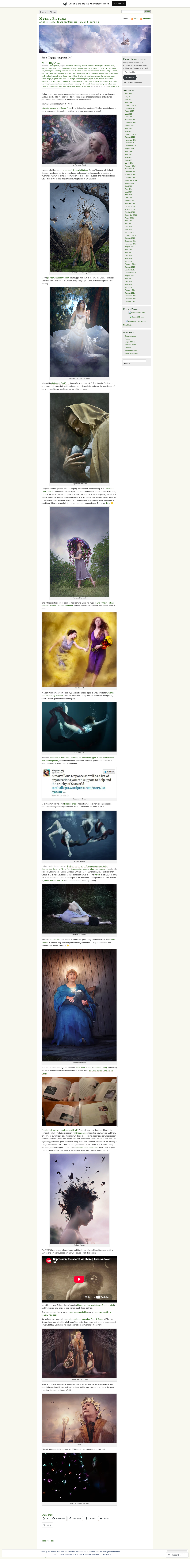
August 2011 (129, 276)
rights (49, 84)
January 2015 (130, 169)
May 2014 (128, 192)
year (88, 86)
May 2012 (128, 255)
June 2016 (128, 128)
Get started (119, 4)
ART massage (80, 1133)
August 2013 (129, 218)
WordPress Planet (131, 353)
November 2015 (130, 140)
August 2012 (129, 247)
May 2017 (128, 114)
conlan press (49, 71)
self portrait (86, 84)
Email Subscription (134, 59)
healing (48, 76)
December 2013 (130, 206)
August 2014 (129, 183)
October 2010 (130, 302)
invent (83, 76)
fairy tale (61, 73)
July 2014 (128, 186)
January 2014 (130, 203)
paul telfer (56, 81)
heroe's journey (57, 76)
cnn (43, 71)
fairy (55, 73)
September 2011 (131, 273)
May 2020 (128, 97)
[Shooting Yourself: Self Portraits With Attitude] (79, 1102)
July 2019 (128, 102)
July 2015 (128, 151)
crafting (58, 71)
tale (110, 84)
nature (101, 79)
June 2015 (128, 154)
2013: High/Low (51, 63)
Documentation (130, 336)
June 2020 (128, 94)
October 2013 (130, 212)
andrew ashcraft (88, 65)
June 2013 (128, 224)
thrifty (56, 86)
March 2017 (129, 117)
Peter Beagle (65, 81)
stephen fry (100, 84)
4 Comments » (113, 86)
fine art (88, 73)
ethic (43, 73)
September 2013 (131, 215)
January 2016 (130, 137)
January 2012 (130, 267)
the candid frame (48, 86)
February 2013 (130, 235)
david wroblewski (68, 71)
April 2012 (128, 258)
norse (111, 79)
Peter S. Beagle (76, 81)
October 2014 (130, 177)
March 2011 (129, 287)
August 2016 (129, 125)
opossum (45, 81)
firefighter (94, 73)
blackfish (45, 68)
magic (49, 79)
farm (66, 73)
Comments (146, 19)
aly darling (77, 65)
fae (47, 73)
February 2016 (130, 134)
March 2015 (129, 163)
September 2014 (131, 180)
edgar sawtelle (112, 71)
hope (65, 76)
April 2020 (128, 99)
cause (102, 68)
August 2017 (129, 111)
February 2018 (130, 105)
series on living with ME (53, 881)
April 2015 (128, 160)
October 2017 (130, 108)
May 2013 (128, 226)
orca (50, 81)
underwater (71, 86)
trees (64, 86)
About (53, 12)
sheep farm (54, 940)
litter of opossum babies (78, 1312)
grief (43, 76)
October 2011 (130, 270)
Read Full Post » (48, 1541)
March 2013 (129, 232)
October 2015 (130, 143)
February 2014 (130, 200)
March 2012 (129, 261)
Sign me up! (130, 77)
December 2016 (130, 122)
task (114, 84)
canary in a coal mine (91, 68)
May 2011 (128, 281)
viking (78, 86)
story (106, 84)
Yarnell (83, 86)
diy (89, 71)
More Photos (127, 325)
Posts (135, 19)
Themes (128, 348)
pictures (96, 81)
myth (91, 79)
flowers (101, 73)
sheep (93, 84)
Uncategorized (54, 65)
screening (77, 84)
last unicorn (105, 76)
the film (97, 875)
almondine (69, 65)
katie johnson (91, 76)
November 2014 (130, 174)
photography (87, 81)
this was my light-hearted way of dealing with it (95, 1305)
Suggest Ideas (130, 342)
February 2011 (130, 290)
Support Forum (130, 345)
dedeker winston (81, 71)
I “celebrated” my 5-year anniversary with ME (59, 1130)
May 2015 (128, 157)
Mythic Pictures (53, 18)
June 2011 (128, 278)
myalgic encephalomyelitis (79, 79)
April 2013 (128, 229)
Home (43, 12)
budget (80, 68)
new (106, 79)
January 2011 (130, 293)
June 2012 (128, 252)
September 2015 (131, 146)
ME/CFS (66, 79)
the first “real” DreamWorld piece (75, 170)
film (83, 73)
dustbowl (103, 71)
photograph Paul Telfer (60, 383)
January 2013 (130, 238)
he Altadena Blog (100, 1068)
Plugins (127, 339)
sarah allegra (68, 84)
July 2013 (128, 221)
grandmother (113, 73)
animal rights (98, 65)
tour (60, 86)
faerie (51, 73)
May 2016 (128, 131)
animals (107, 65)
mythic (96, 79)
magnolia (55, 79)
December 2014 (130, 172)
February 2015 (130, 166)
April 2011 (128, 284)
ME (60, 79)
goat (106, 73)
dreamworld (94, 71)
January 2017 (130, 120)
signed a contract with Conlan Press (56, 108)
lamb (98, 76)
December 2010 (130, 296)
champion (112, 68)
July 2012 (128, 250)
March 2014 (129, 198)
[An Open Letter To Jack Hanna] (79, 797)
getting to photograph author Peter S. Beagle (85, 1319)
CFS (106, 68)
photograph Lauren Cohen (58, 278)
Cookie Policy (105, 1554)
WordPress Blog (131, 350)
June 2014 (128, 189)
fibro (70, 73)
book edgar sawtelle (69, 68)
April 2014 (128, 195)
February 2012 (130, 264)
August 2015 (129, 148)
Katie (108, 503)
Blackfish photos (70, 804)
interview (77, 76)
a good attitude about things (87, 1148)
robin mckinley (57, 84)
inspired (70, 76)
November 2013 (130, 209)
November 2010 (130, 299)
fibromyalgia (77, 73)
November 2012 (130, 244)
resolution (103, 81)
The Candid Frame (83, 1068)
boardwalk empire (55, 68)
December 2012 (130, 241)
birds (112, 65)
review (109, 81)
